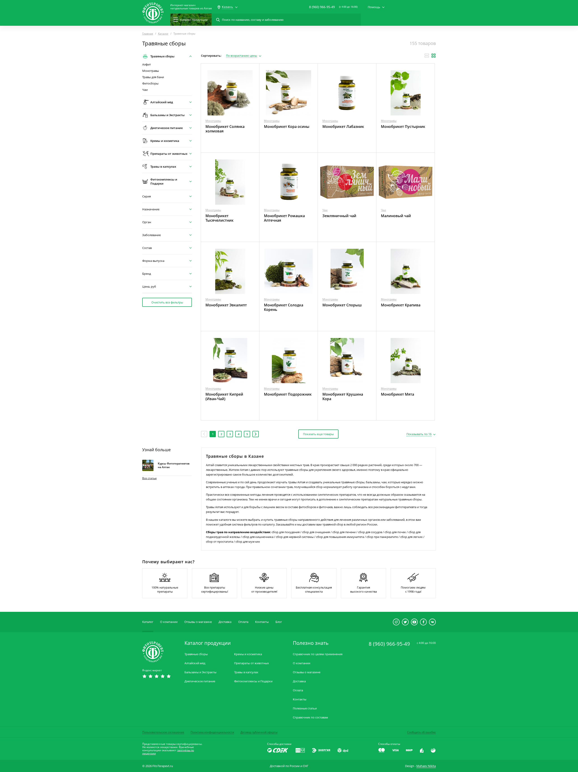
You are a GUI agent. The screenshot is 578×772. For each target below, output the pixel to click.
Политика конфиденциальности (212, 732)
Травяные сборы (196, 654)
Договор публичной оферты (258, 732)
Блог (278, 622)
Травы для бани (153, 77)
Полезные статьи (305, 708)
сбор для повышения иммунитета (340, 537)
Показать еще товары (318, 434)
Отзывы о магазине (198, 622)
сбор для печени (344, 532)
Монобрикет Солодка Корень (283, 307)
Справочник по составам (310, 717)
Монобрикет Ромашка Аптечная (284, 218)
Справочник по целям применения (318, 654)
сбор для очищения (316, 532)
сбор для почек (395, 532)
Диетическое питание (199, 681)
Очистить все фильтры (167, 302)
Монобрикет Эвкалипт (226, 305)
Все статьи (149, 478)
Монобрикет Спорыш (342, 305)
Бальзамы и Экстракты (200, 672)
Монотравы (150, 71)
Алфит (146, 64)
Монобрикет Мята (397, 394)
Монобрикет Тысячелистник (219, 218)
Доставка (225, 622)
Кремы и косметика (248, 654)
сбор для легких (411, 537)
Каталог (147, 622)
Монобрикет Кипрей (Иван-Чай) (224, 396)
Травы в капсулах (246, 672)
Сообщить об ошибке (421, 732)
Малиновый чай (396, 215)
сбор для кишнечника (257, 537)
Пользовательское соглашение (163, 732)
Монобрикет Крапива (400, 305)
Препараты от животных (251, 663)
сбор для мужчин (247, 542)
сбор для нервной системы (295, 537)
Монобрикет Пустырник (403, 126)
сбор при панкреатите (382, 537)
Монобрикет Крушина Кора (342, 396)
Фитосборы (150, 83)
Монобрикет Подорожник (288, 394)
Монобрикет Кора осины (286, 126)
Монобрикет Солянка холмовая (225, 129)
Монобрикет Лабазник (343, 126)
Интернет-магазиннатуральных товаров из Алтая (191, 7)
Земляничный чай (339, 215)
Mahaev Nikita (426, 766)
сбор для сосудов (370, 532)
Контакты (262, 622)
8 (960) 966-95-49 (322, 7)
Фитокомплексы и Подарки (253, 681)
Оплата (243, 622)
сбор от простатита (219, 542)
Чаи (145, 90)
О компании (168, 622)
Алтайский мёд (194, 663)
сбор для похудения (286, 532)
